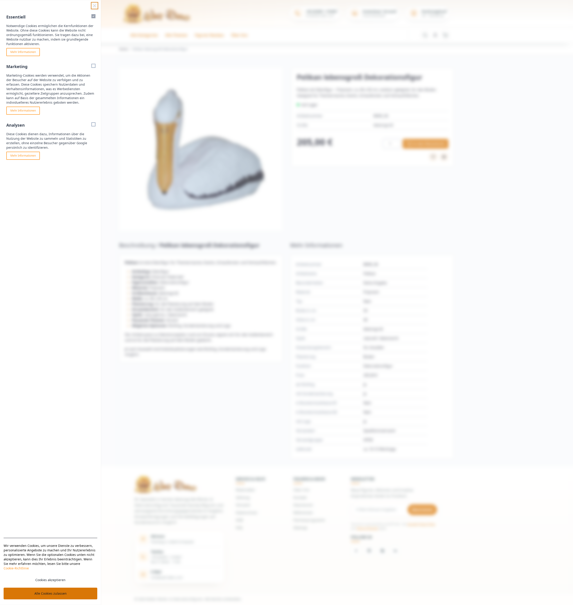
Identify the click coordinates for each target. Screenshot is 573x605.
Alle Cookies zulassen (50, 593)
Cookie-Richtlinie (16, 568)
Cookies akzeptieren (50, 580)
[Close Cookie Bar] (94, 5)
